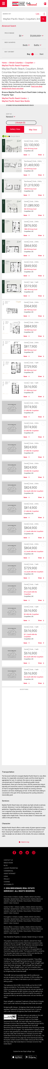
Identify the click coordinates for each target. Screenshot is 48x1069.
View (40, 155)
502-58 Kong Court (30, 370)
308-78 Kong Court (30, 350)
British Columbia (35, 897)
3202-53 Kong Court (30, 148)
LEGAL (6, 876)
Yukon (10, 903)
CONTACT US (8, 860)
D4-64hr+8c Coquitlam (31, 471)
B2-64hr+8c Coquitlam (31, 614)
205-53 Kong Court (30, 269)
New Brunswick (25, 899)
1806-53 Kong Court (30, 229)
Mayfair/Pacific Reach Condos (14, 98)
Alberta (26, 897)
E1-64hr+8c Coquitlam (31, 410)
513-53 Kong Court (30, 169)
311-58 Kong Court (30, 390)
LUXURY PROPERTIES (11, 868)
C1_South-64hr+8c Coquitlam (33, 531)
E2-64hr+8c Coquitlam (31, 431)
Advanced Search (9, 26)
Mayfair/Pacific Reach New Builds (16, 101)
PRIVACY (7, 879)
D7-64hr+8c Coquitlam (31, 451)
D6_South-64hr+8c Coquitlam (33, 491)
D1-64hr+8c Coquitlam (31, 511)
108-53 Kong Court (30, 189)
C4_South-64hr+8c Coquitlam (33, 572)
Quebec (21, 897)
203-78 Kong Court (30, 310)
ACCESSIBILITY (9, 884)
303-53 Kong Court (30, 249)
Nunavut (16, 903)
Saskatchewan (15, 899)
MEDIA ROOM (8, 863)
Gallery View (15, 129)
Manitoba (7, 899)
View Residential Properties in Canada (15, 937)
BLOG (6, 865)
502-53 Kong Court (30, 209)
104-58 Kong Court (30, 330)
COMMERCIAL (8, 871)
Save (25, 155)
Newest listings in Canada (35, 937)
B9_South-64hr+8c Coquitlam (33, 657)
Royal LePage (25, 3)
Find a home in (8, 897)
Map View (33, 130)
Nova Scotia (27, 901)
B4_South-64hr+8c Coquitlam (33, 677)
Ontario (15, 897)
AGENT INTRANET (9, 873)
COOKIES (7, 882)
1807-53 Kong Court (30, 289)
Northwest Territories (16, 901)
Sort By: (9, 114)
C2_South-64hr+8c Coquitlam (33, 551)
